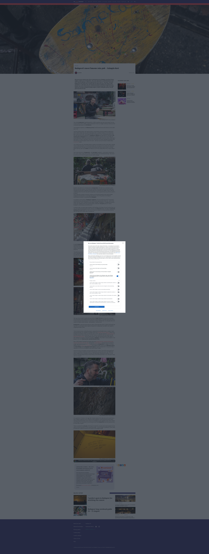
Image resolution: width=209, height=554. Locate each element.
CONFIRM (97, 306)
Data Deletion (98, 310)
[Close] (123, 243)
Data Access (104, 310)
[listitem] (104, 262)
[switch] (118, 264)
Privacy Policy (110, 310)
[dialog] (104, 277)
